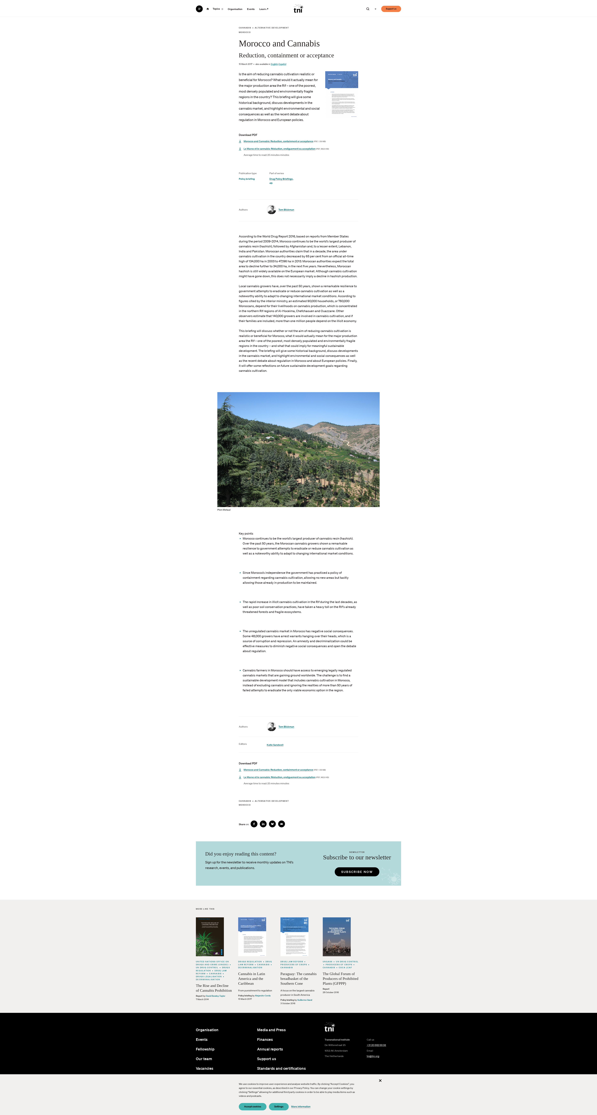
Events (251, 9)
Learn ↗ (263, 9)
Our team (204, 1059)
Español (282, 64)
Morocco (245, 32)
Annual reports (270, 1049)
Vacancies (204, 1068)
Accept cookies (252, 1106)
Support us (391, 8)
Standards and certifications (281, 1068)
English (274, 64)
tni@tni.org (373, 1056)
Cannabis (245, 27)
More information (300, 1106)
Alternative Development (272, 27)
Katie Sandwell (275, 744)
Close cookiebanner (380, 1080)
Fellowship (205, 1049)
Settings (278, 1106)
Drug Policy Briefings (281, 178)
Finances (265, 1039)
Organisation (235, 9)
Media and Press (271, 1030)
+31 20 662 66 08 (376, 1045)
